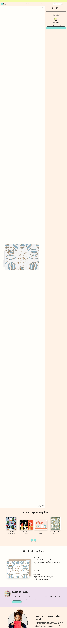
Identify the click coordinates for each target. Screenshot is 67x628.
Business (43, 3)
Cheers (40, 531)
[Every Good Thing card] (11, 523)
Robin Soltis (41, 533)
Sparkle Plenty (26, 531)
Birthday (28, 3)
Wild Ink (56, 9)
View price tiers (56, 15)
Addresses (37, 3)
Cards (23, 3)
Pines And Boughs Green (55, 531)
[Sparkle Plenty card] (26, 525)
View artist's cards (16, 601)
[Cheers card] (40, 525)
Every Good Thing (11, 531)
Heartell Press (55, 533)
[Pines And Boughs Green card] (55, 523)
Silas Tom (26, 533)
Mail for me (56, 27)
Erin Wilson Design (11, 533)
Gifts (32, 3)
